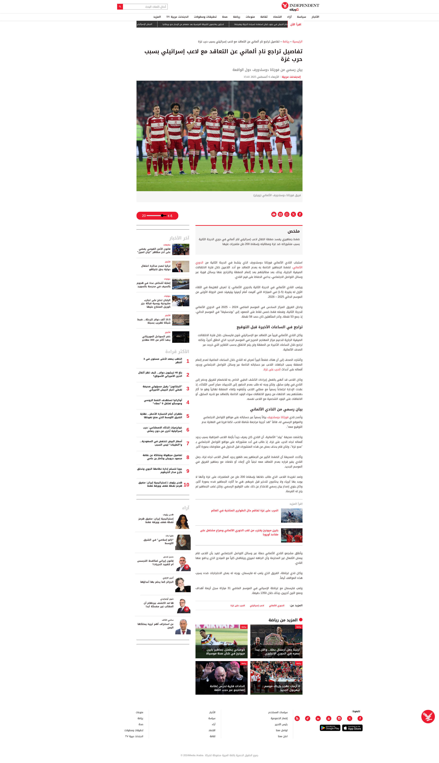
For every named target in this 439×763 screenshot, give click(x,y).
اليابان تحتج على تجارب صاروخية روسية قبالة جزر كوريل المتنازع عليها (155, 303)
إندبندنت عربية (292, 76)
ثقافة (264, 16)
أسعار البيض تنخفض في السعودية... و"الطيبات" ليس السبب (161, 443)
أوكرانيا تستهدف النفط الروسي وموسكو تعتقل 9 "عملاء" (163, 402)
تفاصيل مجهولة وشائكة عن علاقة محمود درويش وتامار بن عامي (162, 457)
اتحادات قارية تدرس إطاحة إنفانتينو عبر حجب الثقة (227, 688)
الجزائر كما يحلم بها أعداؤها (157, 582)
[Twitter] (349, 718)
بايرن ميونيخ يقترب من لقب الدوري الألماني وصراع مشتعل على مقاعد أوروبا (239, 532)
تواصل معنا (282, 730)
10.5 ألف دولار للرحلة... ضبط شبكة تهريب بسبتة (153, 321)
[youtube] (328, 718)
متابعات (166, 245)
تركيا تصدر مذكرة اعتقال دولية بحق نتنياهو (155, 268)
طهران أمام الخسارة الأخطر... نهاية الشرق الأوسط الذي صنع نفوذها (161, 416)
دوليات (167, 279)
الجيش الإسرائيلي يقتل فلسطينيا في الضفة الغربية (149, 24)
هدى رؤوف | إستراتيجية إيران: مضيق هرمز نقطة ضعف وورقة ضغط (160, 484)
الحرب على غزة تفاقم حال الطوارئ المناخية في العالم (244, 510)
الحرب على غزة (272, 369)
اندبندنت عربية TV (177, 16)
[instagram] (339, 718)
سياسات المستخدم (278, 712)
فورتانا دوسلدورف (277, 417)
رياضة (236, 16)
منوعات (250, 16)
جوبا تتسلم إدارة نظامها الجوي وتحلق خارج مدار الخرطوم (159, 471)
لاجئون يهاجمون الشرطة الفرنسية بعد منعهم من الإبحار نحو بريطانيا (213, 24)
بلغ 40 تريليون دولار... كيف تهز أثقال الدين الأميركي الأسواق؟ (160, 374)
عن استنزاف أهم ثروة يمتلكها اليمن (156, 626)
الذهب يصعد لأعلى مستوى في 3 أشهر (163, 361)
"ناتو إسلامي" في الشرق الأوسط (159, 542)
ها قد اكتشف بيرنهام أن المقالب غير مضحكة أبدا (159, 605)
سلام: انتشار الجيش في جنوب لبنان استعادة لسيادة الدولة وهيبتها (285, 24)
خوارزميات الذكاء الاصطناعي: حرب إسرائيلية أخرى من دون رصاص (162, 429)
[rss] (297, 718)
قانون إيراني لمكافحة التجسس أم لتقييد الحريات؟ (155, 563)
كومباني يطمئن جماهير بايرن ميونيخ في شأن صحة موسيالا (225, 652)
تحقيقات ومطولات (205, 16)
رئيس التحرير (281, 724)
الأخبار (315, 16)
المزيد (157, 16)
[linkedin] (318, 718)
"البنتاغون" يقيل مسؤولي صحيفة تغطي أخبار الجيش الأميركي (162, 388)
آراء (289, 16)
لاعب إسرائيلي (257, 605)
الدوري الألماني (276, 605)
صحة (225, 16)
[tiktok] (307, 718)
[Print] (273, 214)
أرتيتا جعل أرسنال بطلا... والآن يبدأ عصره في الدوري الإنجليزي (277, 652)
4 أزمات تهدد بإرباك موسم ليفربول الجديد (282, 688)
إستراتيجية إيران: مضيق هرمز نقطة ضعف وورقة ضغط (156, 520)
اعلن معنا (283, 736)
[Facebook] (360, 718)
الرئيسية (297, 41)
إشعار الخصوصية (279, 718)
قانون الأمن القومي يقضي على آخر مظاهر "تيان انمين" (153, 251)
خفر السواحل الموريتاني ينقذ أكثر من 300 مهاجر (156, 338)
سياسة (301, 16)
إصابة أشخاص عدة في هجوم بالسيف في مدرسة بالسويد (153, 285)
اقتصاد (277, 16)
